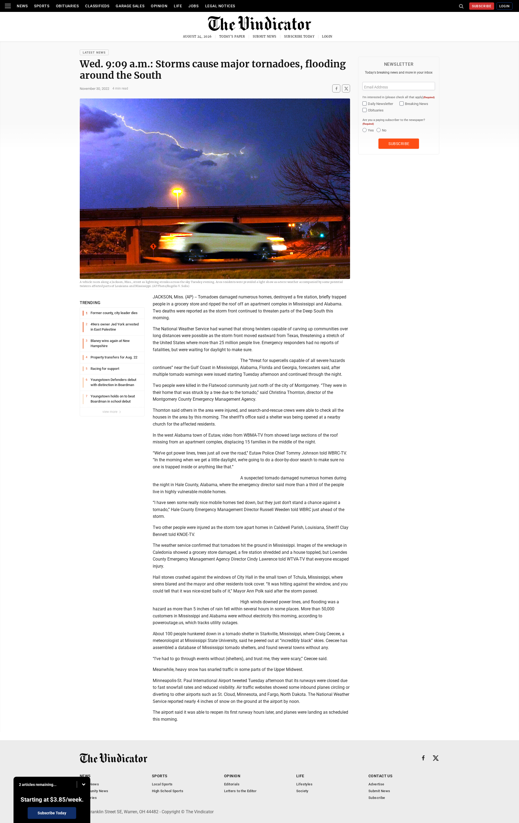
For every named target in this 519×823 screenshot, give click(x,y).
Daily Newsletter (380, 104)
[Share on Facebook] (336, 88)
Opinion (159, 6)
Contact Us (380, 776)
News (22, 6)
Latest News (94, 52)
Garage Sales (130, 6)
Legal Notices (220, 6)
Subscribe (482, 6)
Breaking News (416, 104)
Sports (41, 6)
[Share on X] (346, 88)
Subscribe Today (299, 36)
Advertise (376, 784)
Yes (371, 130)
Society (302, 791)
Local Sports (162, 784)
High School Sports (167, 791)
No (384, 130)
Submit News (265, 36)
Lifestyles (304, 784)
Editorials (231, 784)
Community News (94, 791)
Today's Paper (232, 36)
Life (178, 6)
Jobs (193, 6)
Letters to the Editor (240, 791)
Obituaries (67, 6)
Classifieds (97, 6)
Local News (89, 784)
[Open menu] (8, 6)
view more (110, 412)
